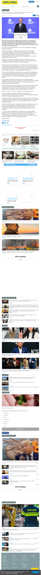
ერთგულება (6, 412)
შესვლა (37, 1)
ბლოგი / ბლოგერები (25, 6)
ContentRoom (34, 149)
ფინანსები (6, 423)
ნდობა (5, 417)
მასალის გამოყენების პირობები (35, 573)
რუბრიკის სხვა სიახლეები (9, 297)
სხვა (4, 425)
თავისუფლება (6, 419)
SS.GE (3, 134)
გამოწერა (31, 1)
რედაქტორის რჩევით (8, 207)
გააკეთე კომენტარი (35, 130)
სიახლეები (12, 6)
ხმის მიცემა (20, 429)
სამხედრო (5, 375)
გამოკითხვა (6, 392)
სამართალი (6, 10)
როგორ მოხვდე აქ (36, 134)
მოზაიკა (5, 325)
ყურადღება (6, 421)
